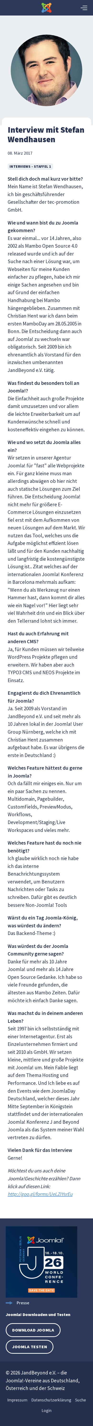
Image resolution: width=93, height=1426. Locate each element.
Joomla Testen (29, 1346)
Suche (80, 1400)
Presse (22, 1303)
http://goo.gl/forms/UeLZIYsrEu (40, 1194)
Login (46, 1410)
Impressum (17, 1400)
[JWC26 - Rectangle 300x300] (41, 1296)
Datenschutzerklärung (51, 1400)
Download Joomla (33, 1330)
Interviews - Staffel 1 (30, 166)
